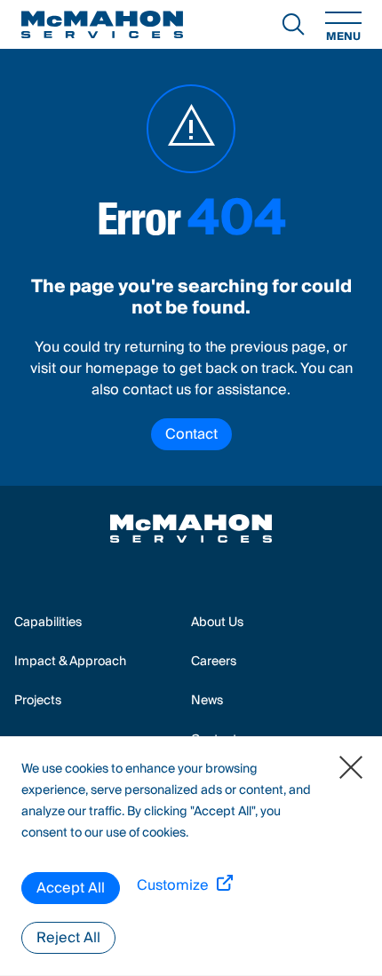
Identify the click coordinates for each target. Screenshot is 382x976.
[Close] (351, 767)
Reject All (68, 937)
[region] (191, 856)
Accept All (70, 888)
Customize (173, 886)
